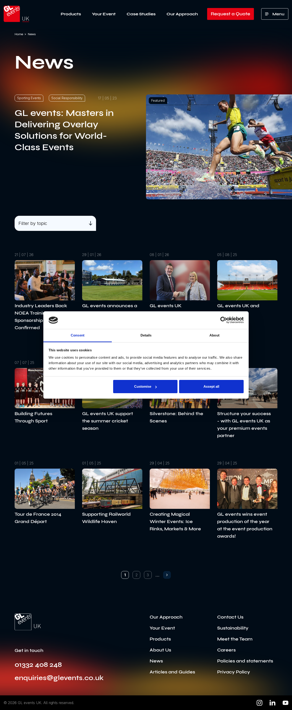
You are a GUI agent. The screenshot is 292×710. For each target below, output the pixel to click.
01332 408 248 (38, 664)
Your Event (104, 13)
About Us (160, 650)
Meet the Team (235, 639)
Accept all (211, 386)
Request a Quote (230, 14)
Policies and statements (245, 661)
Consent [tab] (77, 335)
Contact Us (230, 617)
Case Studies (141, 13)
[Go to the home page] (28, 622)
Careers (226, 650)
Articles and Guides (172, 672)
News (156, 661)
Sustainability (232, 628)
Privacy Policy (233, 672)
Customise (142, 386)
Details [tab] (146, 335)
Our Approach (182, 13)
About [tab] (214, 335)
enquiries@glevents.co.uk (59, 678)
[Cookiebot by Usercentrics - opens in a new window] (224, 320)
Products (71, 13)
